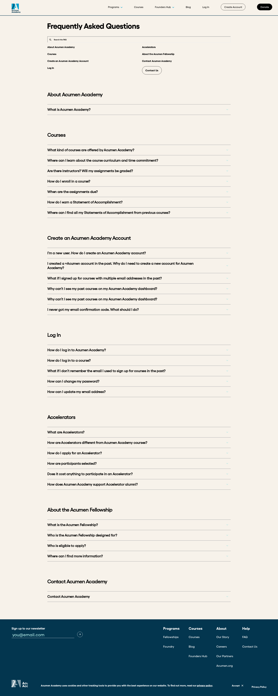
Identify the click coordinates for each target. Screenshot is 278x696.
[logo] (10, 9)
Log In (205, 7)
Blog (188, 7)
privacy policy (204, 685)
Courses (138, 7)
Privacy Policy (259, 687)
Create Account (233, 7)
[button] (80, 634)
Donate (264, 7)
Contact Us (151, 70)
